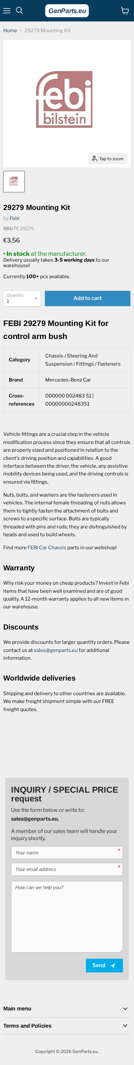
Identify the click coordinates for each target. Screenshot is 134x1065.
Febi (15, 218)
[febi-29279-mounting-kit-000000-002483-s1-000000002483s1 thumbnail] (14, 181)
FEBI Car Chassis (47, 548)
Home (10, 30)
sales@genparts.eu (56, 650)
